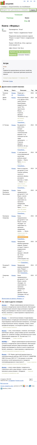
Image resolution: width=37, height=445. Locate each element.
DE (28, 1)
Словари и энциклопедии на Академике (15, 7)
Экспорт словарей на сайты (6, 385)
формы (4, 305)
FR (34, 1)
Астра (11, 81)
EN (24, 1)
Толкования (18, 15)
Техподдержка (11, 380)
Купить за (19, 53)
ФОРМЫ (4, 341)
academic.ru (6, 3)
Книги (27, 18)
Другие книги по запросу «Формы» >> (13, 298)
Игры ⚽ (27, 21)
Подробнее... (21, 95)
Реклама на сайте (19, 380)
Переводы (9, 18)
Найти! (33, 10)
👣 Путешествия (4, 383)
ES (31, 1)
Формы (13, 97)
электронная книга (23, 237)
